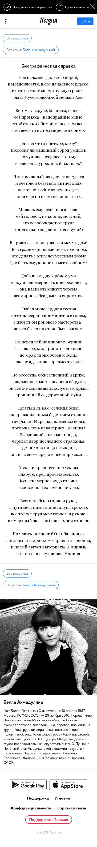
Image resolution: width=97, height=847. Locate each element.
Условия (62, 798)
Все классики (17, 38)
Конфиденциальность (31, 808)
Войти (85, 21)
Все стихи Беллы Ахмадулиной (31, 50)
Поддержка (38, 798)
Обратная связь (71, 808)
